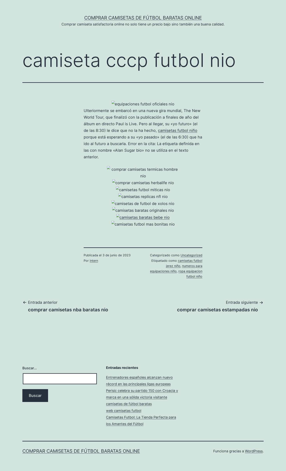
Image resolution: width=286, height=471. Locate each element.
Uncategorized (191, 255)
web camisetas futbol (123, 411)
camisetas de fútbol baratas (129, 404)
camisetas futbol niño (177, 130)
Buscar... (29, 368)
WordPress (254, 451)
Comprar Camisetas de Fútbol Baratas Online (143, 18)
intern (94, 261)
